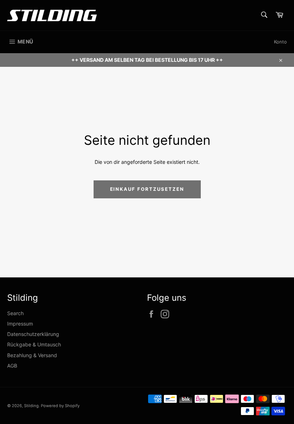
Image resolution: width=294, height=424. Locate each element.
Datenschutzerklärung (33, 334)
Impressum (20, 324)
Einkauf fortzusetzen (147, 189)
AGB (12, 366)
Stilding (31, 405)
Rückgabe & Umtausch (34, 344)
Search (15, 313)
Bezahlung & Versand (32, 355)
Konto (280, 42)
